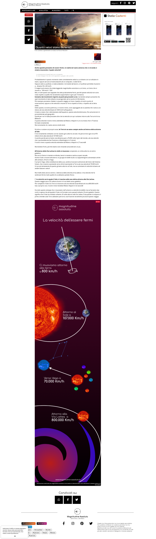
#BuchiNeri (48, 529)
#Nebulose (52, 532)
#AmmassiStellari (38, 529)
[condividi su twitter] (29, 40)
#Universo (56, 10)
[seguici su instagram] (125, 3)
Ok (15, 536)
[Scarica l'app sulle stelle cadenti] (119, 45)
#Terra (37, 64)
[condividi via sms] (59, 500)
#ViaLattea (43, 10)
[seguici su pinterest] (129, 3)
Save (98, 201)
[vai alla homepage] (24, 5)
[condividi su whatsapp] (29, 21)
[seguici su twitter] (134, 3)
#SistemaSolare (28, 10)
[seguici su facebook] (120, 3)
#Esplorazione (36, 532)
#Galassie (45, 532)
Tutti (66, 10)
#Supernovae (32, 535)
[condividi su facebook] (29, 30)
